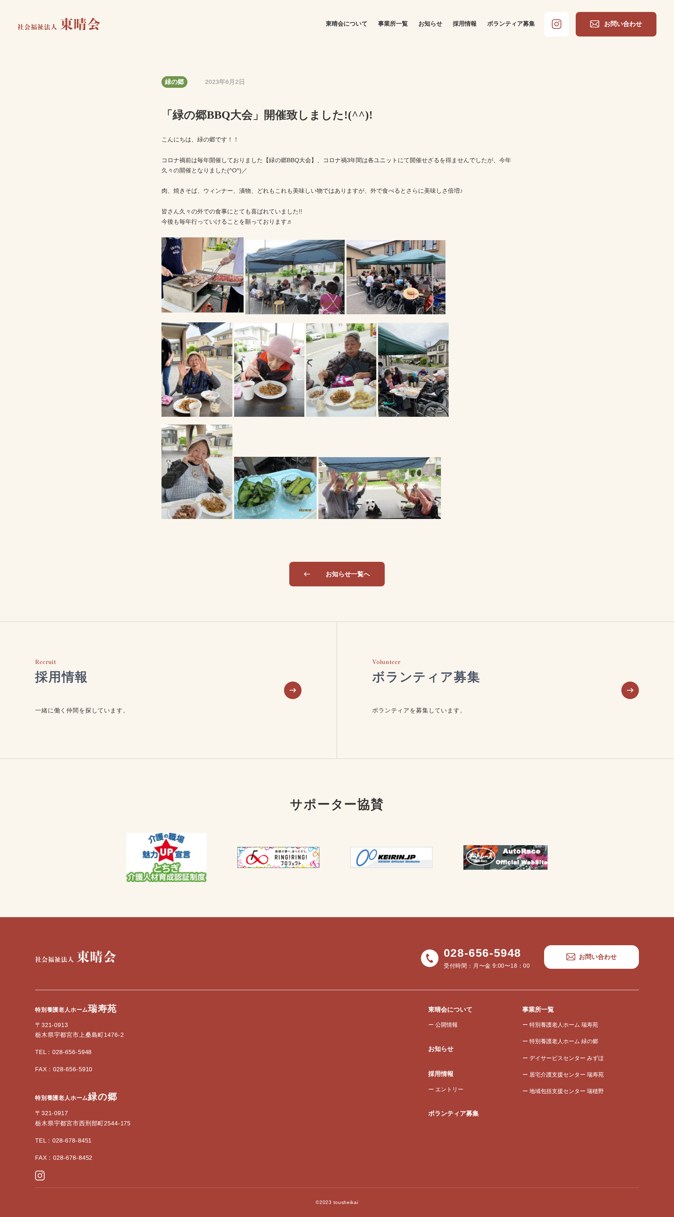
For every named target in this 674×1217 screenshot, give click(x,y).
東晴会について (347, 23)
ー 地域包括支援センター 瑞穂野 (563, 1091)
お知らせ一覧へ (348, 574)
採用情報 (465, 23)
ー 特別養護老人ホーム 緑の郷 (560, 1041)
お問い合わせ (623, 23)
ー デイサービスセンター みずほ (563, 1058)
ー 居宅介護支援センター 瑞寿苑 (563, 1075)
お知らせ (430, 23)
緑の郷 (174, 81)
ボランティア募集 (511, 23)
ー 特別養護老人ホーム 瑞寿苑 (560, 1025)
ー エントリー (445, 1089)
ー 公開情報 (443, 1025)
